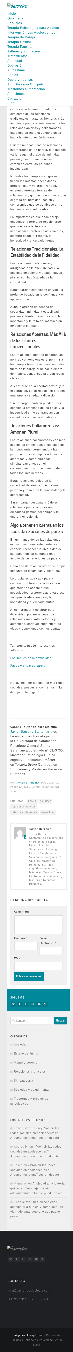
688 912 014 (17, 1299)
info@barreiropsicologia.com (28, 1290)
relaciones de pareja (24, 812)
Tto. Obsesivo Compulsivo (27, 84)
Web (17, 958)
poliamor (45, 801)
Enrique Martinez (26, 1202)
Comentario (23, 911)
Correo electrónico (48, 941)
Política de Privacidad (38, 1339)
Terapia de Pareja (21, 37)
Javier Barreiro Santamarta (31, 731)
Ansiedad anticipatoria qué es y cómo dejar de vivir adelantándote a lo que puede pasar (37, 1188)
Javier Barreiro (28, 782)
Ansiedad (14, 60)
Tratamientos (17, 56)
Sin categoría (23, 1080)
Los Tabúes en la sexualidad (30, 658)
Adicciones (16, 93)
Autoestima (16, 70)
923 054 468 (39, 1299)
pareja (32, 801)
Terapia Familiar (20, 46)
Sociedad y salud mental (31, 1089)
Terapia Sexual (19, 42)
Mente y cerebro (26, 1062)
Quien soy (15, 18)
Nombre (20, 938)
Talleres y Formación (23, 51)
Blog (11, 103)
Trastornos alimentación (26, 89)
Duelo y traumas (20, 79)
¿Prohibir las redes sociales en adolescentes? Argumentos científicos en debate (34, 1132)
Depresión (15, 65)
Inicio (11, 13)
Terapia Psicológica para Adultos (33, 27)
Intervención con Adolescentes (31, 32)
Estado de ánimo (26, 1053)
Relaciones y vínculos (30, 1071)
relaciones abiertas (24, 806)
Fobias (12, 75)
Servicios (14, 23)
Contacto (14, 98)
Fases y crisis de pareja (27, 665)
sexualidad (48, 812)
